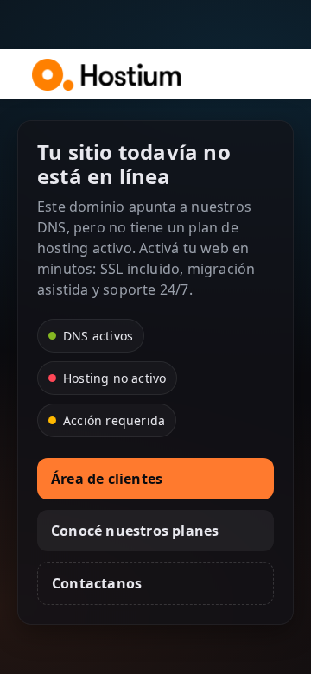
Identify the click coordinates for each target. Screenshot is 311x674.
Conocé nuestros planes (135, 530)
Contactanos (97, 583)
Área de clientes (106, 478)
